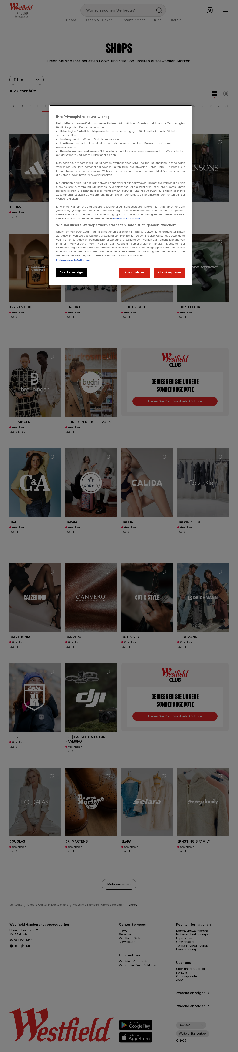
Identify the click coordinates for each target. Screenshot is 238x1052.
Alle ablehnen (134, 272)
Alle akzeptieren (169, 272)
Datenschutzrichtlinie (126, 218)
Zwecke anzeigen (72, 272)
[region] (120, 195)
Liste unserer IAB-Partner (73, 260)
